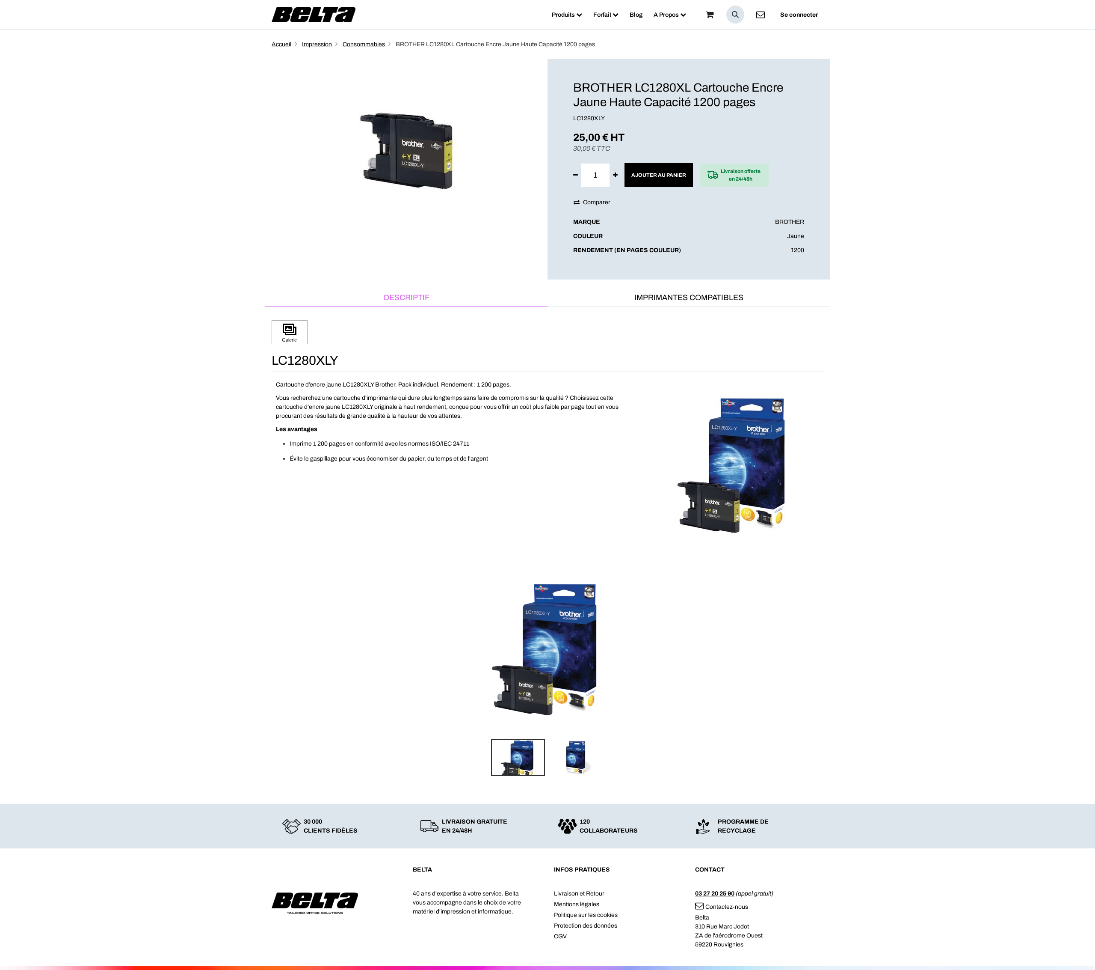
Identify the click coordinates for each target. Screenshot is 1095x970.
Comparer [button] (596, 202)
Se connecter (799, 15)
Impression (317, 44)
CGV (560, 936)
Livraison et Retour (579, 893)
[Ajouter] (615, 175)
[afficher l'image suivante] (814, 650)
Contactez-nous (726, 907)
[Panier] (710, 15)
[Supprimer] (575, 175)
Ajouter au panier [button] (658, 175)
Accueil (281, 44)
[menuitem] (567, 15)
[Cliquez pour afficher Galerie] (290, 332)
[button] (735, 15)
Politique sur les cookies (586, 915)
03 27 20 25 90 (714, 893)
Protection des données (585, 925)
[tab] (406, 298)
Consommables (364, 44)
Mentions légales (576, 904)
